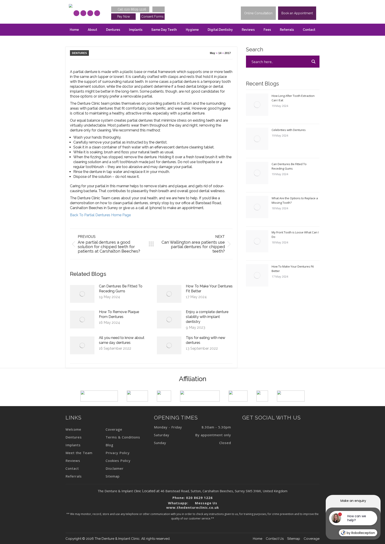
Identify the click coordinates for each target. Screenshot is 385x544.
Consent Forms (152, 16)
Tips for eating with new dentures (205, 340)
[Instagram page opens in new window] (83, 13)
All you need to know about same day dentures (121, 340)
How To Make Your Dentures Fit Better (209, 288)
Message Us (205, 503)
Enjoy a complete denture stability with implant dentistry (207, 317)
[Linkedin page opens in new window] (90, 13)
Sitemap (293, 539)
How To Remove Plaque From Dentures (119, 314)
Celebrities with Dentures (289, 130)
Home (257, 539)
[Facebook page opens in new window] (76, 13)
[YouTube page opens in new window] (97, 13)
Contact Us (275, 539)
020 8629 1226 (199, 497)
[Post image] (82, 294)
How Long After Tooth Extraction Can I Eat (293, 98)
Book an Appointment (297, 13)
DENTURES (79, 53)
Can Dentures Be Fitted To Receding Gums (120, 288)
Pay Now (123, 16)
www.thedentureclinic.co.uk (192, 507)
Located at (151, 490)
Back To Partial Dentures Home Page (100, 215)
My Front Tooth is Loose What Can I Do (295, 234)
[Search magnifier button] (313, 61)
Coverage (311, 539)
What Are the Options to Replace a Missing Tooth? (295, 200)
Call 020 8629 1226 (131, 9)
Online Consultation (258, 13)
